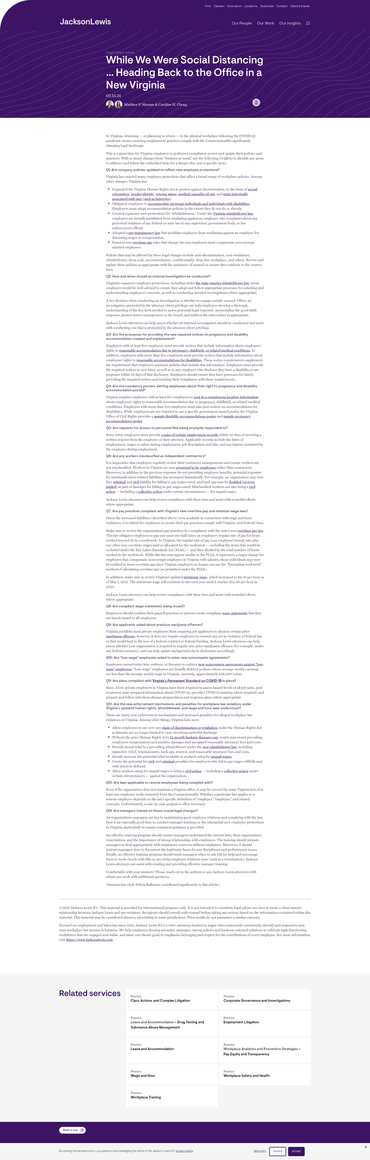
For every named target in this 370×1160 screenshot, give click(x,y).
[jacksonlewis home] (85, 20)
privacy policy (184, 1151)
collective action (150, 491)
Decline (277, 1151)
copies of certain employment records (189, 434)
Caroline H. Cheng (172, 104)
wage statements (234, 612)
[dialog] (185, 1151)
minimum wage (195, 576)
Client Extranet (300, 6)
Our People (242, 23)
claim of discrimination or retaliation (190, 727)
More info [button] (260, 1151)
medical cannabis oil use (196, 193)
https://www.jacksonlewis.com (89, 939)
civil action (193, 770)
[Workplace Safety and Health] (265, 1074)
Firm (208, 6)
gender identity (142, 193)
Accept (296, 1151)
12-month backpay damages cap (194, 737)
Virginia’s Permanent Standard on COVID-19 (187, 681)
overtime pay (142, 242)
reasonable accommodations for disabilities (169, 359)
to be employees (196, 467)
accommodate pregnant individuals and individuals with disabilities (198, 203)
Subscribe (267, 6)
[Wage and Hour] (172, 1074)
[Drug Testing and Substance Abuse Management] (172, 1024)
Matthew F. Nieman (139, 104)
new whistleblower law (219, 746)
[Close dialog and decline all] (366, 1147)
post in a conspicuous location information (226, 396)
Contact (282, 6)
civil (136, 481)
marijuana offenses (120, 636)
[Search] (306, 23)
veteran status (166, 193)
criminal (119, 481)
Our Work (265, 23)
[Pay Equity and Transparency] (265, 1050)
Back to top (70, 1130)
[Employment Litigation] (265, 1024)
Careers (219, 6)
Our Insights (290, 23)
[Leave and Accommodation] (172, 1050)
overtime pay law (250, 530)
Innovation (234, 6)
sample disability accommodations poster (185, 416)
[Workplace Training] (172, 1096)
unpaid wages (221, 756)
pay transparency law (144, 232)
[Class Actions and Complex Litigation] (172, 999)
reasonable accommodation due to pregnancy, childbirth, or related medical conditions (184, 350)
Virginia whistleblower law (233, 213)
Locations (250, 6)
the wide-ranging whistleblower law (222, 282)
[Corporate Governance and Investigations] (265, 999)
